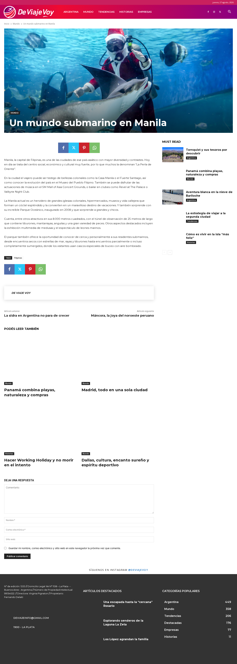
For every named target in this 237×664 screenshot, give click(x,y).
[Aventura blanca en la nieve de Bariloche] (172, 197)
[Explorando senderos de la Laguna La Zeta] (92, 624)
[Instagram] (214, 12)
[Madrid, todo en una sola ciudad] (118, 359)
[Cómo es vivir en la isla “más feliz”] (172, 239)
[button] (229, 12)
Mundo (88, 11)
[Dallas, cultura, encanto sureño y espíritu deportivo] (118, 429)
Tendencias (106, 11)
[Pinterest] (84, 148)
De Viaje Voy (20, 293)
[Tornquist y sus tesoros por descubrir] (172, 154)
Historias (126, 11)
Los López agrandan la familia (125, 639)
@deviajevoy (138, 570)
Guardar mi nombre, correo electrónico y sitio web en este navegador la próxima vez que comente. (65, 548)
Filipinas (18, 257)
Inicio (6, 23)
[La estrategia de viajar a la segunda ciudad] (172, 218)
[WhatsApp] (94, 148)
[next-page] (170, 252)
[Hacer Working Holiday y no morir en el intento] (40, 429)
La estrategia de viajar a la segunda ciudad (206, 215)
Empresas (145, 11)
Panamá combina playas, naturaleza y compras (29, 392)
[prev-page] (164, 252)
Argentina (71, 11)
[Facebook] (208, 12)
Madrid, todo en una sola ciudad (115, 390)
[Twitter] (220, 12)
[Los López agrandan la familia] (92, 643)
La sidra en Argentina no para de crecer (36, 315)
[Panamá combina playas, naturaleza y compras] (40, 359)
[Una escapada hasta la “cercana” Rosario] (92, 606)
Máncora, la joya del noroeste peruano (122, 315)
